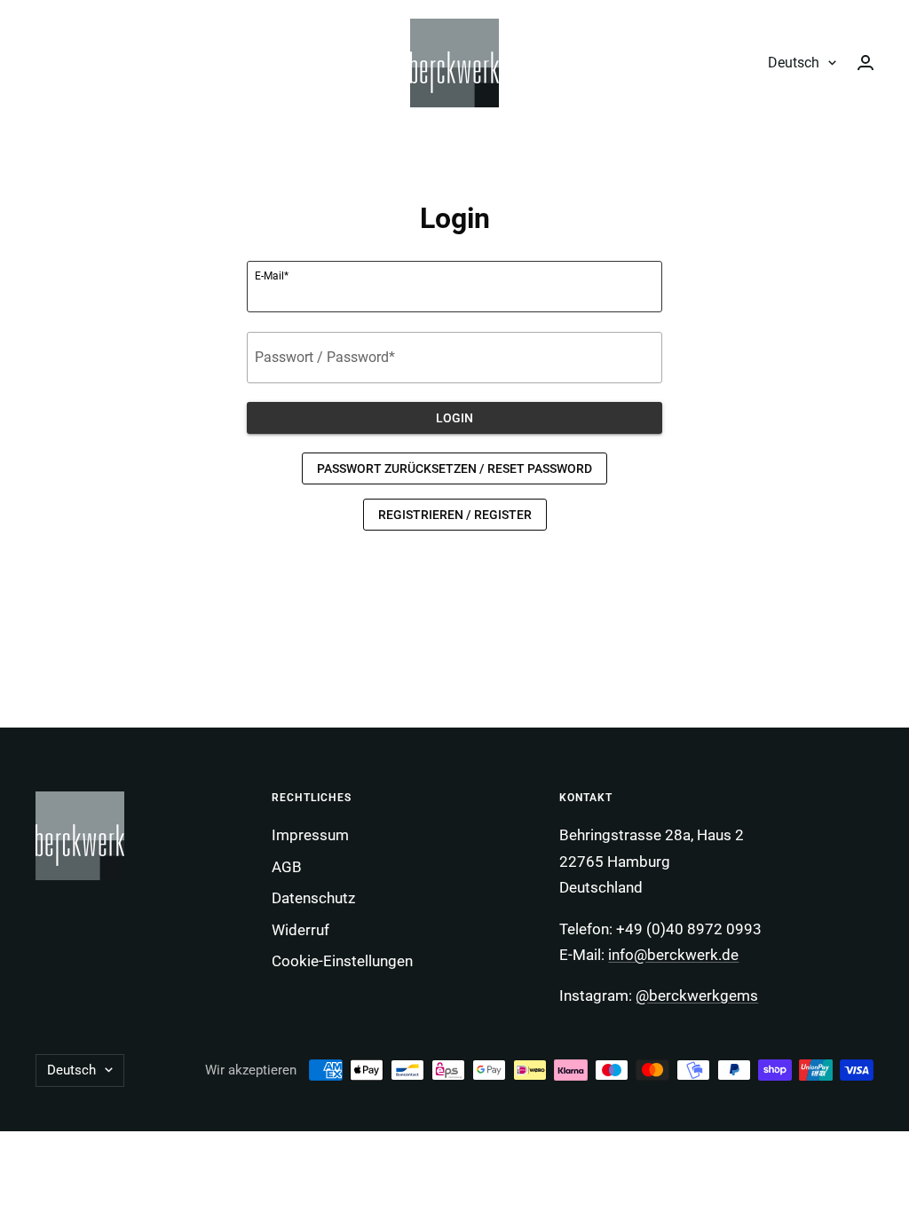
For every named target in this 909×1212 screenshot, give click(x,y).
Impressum (310, 835)
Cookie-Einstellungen (342, 961)
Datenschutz (313, 898)
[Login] (865, 62)
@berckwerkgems (697, 995)
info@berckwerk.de (673, 955)
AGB (287, 867)
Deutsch (793, 62)
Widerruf (300, 930)
